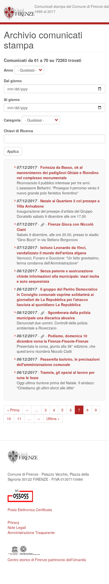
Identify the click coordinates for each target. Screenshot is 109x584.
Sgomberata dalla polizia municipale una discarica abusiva (53, 315)
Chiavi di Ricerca (18, 130)
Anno (8, 70)
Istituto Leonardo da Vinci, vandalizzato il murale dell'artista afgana (51, 250)
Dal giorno (13, 80)
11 (21, 418)
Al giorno (12, 99)
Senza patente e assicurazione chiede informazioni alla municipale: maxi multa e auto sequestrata (58, 276)
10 (10, 418)
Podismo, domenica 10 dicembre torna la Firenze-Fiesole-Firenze (52, 338)
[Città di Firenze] (19, 13)
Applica (13, 151)
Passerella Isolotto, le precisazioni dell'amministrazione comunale (58, 362)
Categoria (12, 120)
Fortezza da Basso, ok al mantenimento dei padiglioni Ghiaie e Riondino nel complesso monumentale (58, 172)
